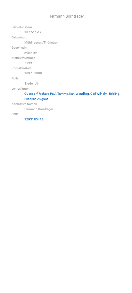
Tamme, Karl (65, 93)
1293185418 (34, 119)
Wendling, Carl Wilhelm (92, 93)
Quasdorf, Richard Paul (40, 93)
